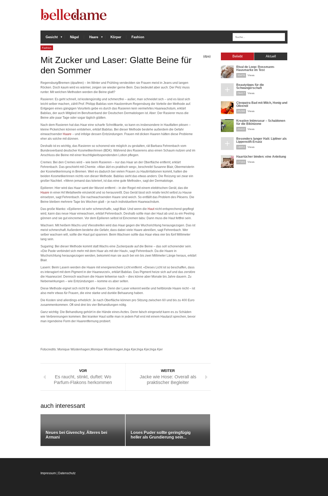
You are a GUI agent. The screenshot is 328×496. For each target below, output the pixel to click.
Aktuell (271, 56)
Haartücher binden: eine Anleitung (261, 156)
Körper (115, 37)
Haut (151, 209)
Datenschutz (67, 473)
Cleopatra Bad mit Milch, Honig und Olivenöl (261, 104)
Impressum (48, 473)
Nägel (74, 37)
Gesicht (49, 38)
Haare (91, 38)
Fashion (137, 37)
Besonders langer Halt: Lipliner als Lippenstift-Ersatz (261, 140)
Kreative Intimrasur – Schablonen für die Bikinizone (260, 122)
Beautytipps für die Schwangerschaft (250, 86)
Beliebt (237, 56)
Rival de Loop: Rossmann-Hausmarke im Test (255, 68)
